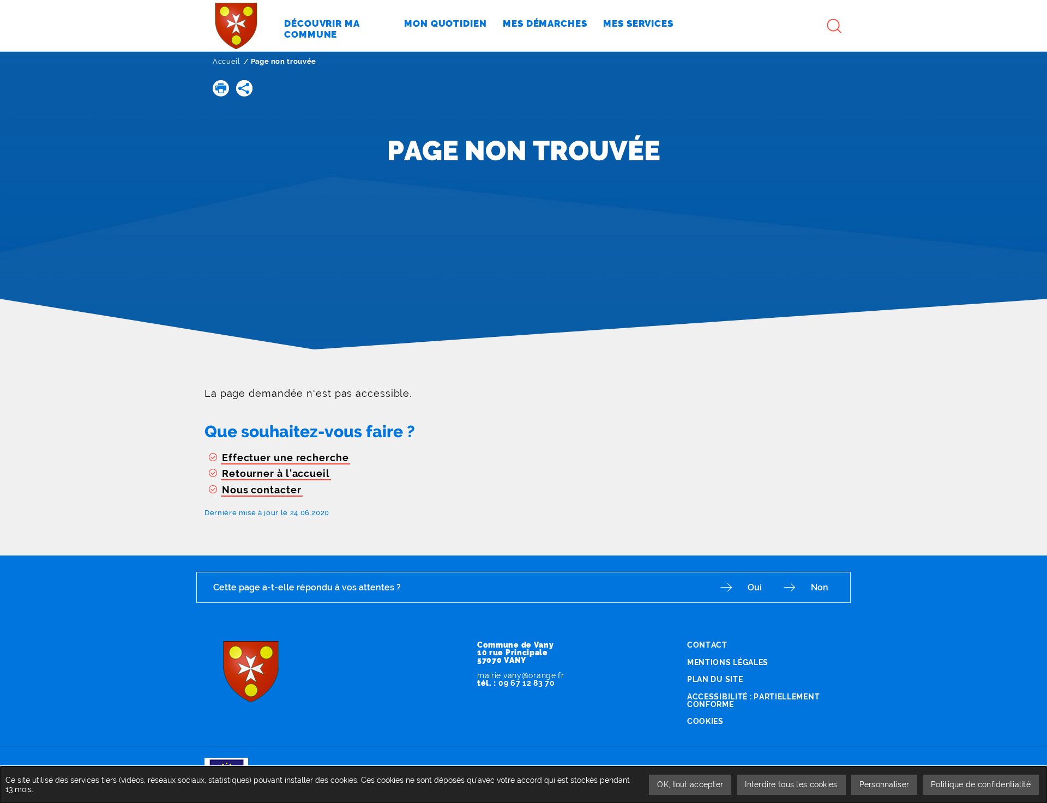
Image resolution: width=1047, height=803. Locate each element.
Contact (707, 645)
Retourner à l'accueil (276, 473)
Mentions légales (727, 662)
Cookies (705, 721)
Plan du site (715, 679)
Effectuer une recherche (285, 457)
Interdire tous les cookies (791, 784)
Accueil (226, 61)
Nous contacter (262, 490)
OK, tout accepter (690, 784)
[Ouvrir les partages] (244, 88)
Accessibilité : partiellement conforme (753, 700)
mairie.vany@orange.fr (520, 675)
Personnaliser (884, 784)
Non (819, 587)
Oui (755, 587)
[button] (221, 88)
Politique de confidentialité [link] (981, 784)
